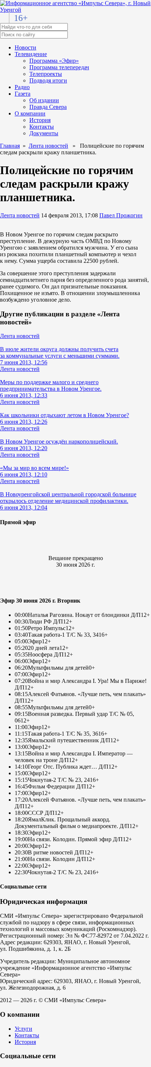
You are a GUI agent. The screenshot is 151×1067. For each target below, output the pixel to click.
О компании (30, 113)
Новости (25, 47)
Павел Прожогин (121, 215)
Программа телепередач (59, 67)
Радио (22, 87)
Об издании (44, 100)
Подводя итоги (48, 80)
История (40, 120)
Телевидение (31, 54)
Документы (43, 133)
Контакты (41, 127)
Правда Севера (48, 107)
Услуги (23, 1029)
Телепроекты (45, 74)
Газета (22, 94)
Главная (10, 146)
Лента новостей (48, 146)
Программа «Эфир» (54, 61)
